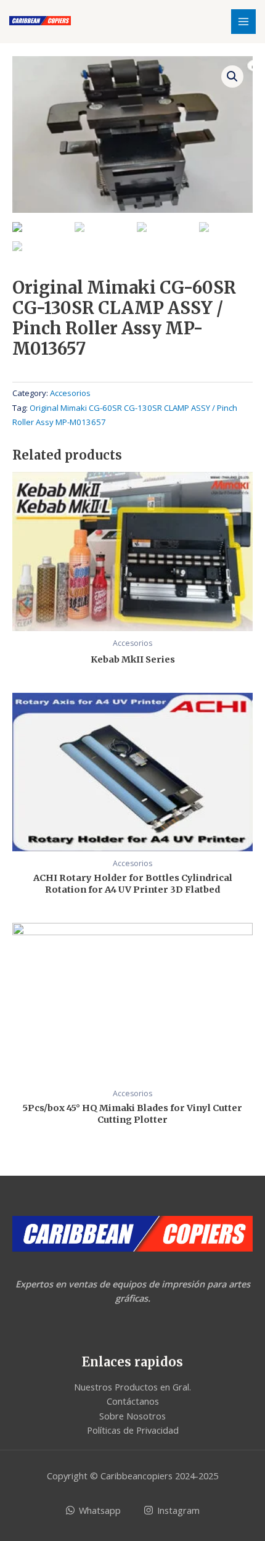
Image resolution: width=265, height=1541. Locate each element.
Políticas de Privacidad (133, 1430)
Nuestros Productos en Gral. (132, 1387)
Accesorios (70, 393)
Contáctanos (133, 1401)
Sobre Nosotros (132, 1416)
